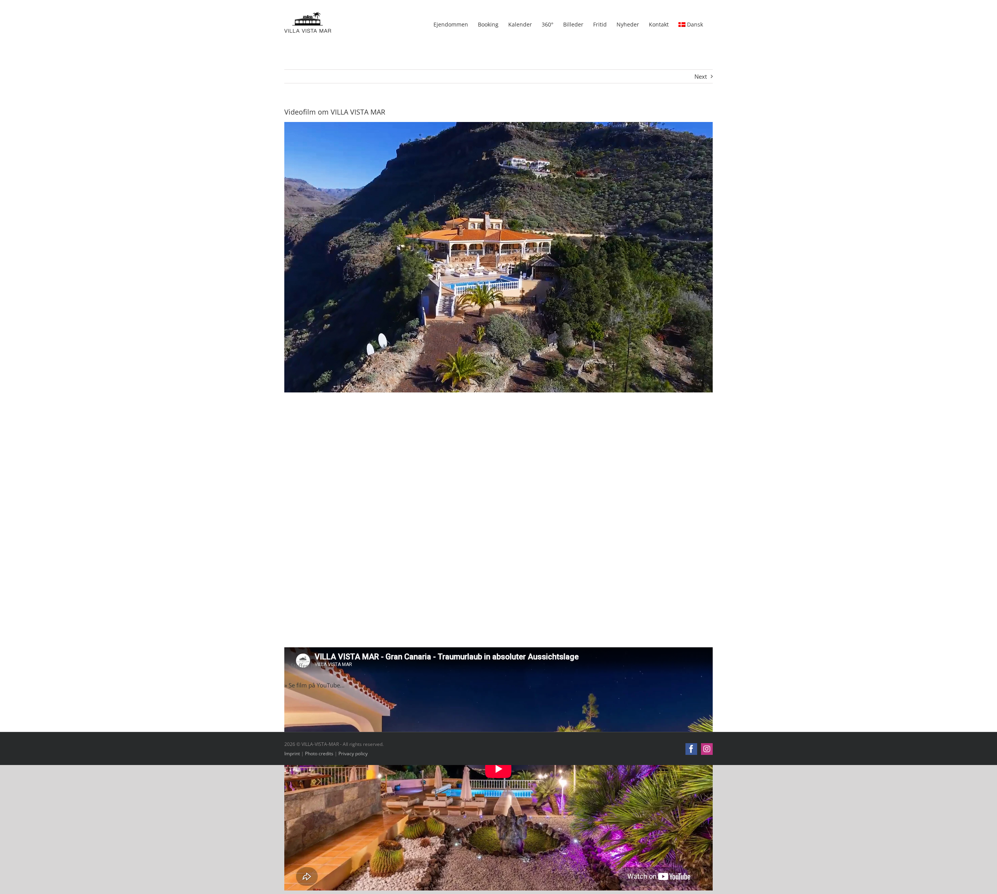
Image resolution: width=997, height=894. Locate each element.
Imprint (292, 753)
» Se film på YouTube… (314, 685)
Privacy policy (353, 753)
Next (700, 76)
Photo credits (319, 753)
